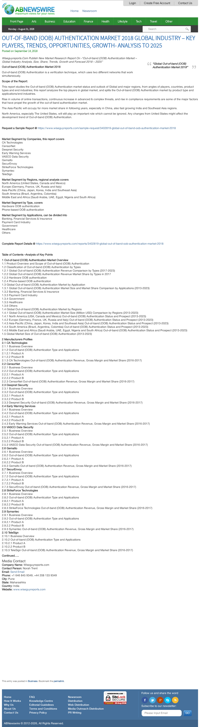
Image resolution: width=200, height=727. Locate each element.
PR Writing (74, 712)
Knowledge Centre (41, 701)
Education (69, 21)
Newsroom (89, 10)
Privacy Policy (38, 712)
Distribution (75, 701)
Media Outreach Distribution (86, 708)
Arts (34, 21)
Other (168, 21)
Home (75, 10)
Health (105, 21)
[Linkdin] (160, 700)
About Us (10, 708)
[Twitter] (152, 700)
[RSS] (175, 700)
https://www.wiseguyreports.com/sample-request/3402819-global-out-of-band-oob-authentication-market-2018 (107, 128)
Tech (139, 21)
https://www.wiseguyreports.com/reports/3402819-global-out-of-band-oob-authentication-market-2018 (99, 243)
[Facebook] (144, 700)
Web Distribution (78, 705)
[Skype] (167, 700)
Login (132, 3)
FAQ (32, 697)
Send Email (17, 571)
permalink (59, 681)
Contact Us (185, 3)
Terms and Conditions (43, 708)
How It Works (12, 701)
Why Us (8, 705)
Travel (153, 21)
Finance (88, 21)
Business (50, 21)
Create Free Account (157, 3)
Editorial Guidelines (41, 705)
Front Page (16, 21)
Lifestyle (123, 21)
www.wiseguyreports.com (29, 589)
